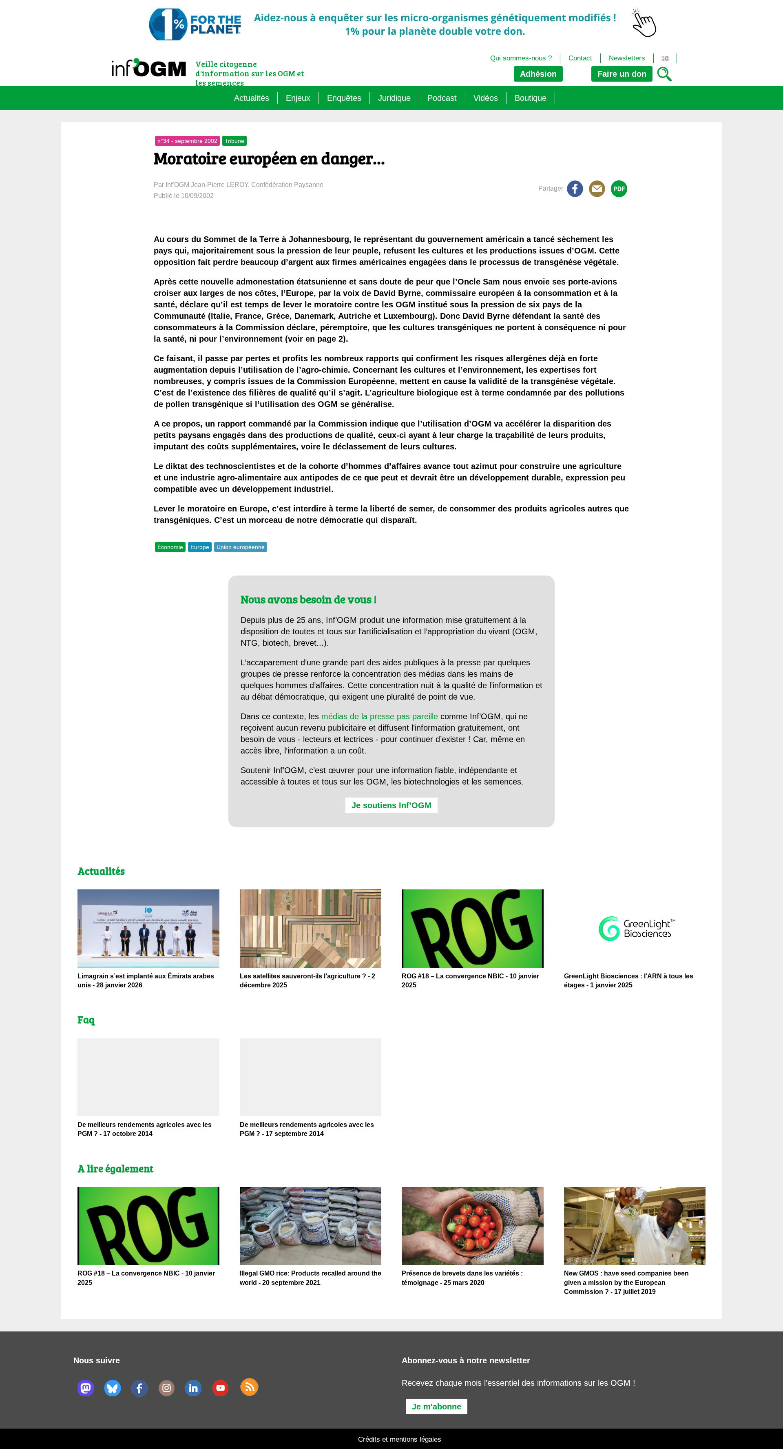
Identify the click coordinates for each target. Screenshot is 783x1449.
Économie (170, 547)
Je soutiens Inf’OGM (391, 805)
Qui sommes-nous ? (521, 58)
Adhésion (538, 73)
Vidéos (485, 97)
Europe (199, 547)
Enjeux (298, 97)
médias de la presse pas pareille (379, 716)
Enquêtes (344, 97)
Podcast (442, 97)
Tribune (234, 141)
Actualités (251, 97)
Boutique (530, 97)
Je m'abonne (436, 1406)
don (621, 73)
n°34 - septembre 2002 (187, 141)
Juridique (394, 97)
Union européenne (241, 547)
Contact (580, 58)
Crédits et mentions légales (399, 1439)
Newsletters (627, 58)
